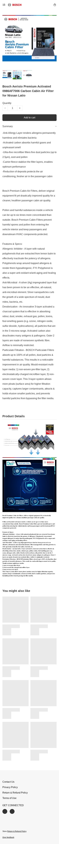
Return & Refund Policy (15, 792)
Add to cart (29, 117)
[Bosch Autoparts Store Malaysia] (15, 4)
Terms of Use (9, 798)
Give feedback (8, 837)
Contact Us (8, 782)
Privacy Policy (10, 787)
